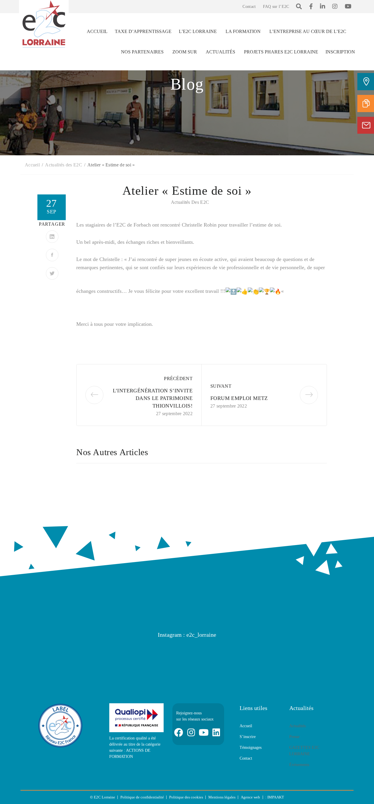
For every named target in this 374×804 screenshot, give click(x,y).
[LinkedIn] (52, 236)
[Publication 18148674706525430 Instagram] (48, 656)
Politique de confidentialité (142, 797)
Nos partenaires (142, 51)
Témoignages (251, 747)
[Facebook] (52, 255)
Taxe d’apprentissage (143, 31)
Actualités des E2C (190, 202)
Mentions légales (222, 797)
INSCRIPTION (340, 51)
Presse (294, 737)
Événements (299, 765)
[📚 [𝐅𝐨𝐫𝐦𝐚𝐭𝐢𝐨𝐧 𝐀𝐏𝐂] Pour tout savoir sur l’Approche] (325, 656)
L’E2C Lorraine (198, 31)
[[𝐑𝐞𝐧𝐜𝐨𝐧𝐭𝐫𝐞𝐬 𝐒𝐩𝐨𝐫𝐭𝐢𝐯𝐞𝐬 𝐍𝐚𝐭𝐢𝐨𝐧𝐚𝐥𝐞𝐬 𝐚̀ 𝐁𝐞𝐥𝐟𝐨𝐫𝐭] (214, 656)
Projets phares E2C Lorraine (281, 51)
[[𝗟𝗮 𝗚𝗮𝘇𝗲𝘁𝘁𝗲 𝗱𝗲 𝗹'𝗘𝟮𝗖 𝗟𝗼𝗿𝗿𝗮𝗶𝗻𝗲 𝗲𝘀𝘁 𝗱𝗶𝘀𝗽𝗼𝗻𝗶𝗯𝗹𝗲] (103, 656)
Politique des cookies (186, 797)
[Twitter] (52, 273)
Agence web (250, 797)
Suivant (220, 386)
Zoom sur (184, 51)
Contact (249, 6)
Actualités (220, 51)
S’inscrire (248, 737)
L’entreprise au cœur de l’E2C (307, 31)
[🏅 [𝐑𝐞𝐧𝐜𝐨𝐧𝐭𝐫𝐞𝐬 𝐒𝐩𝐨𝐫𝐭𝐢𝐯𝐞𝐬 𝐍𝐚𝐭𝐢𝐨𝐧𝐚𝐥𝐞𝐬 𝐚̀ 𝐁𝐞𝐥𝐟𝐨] (159, 656)
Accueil (97, 31)
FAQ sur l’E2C (276, 6)
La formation (243, 31)
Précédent (178, 378)
